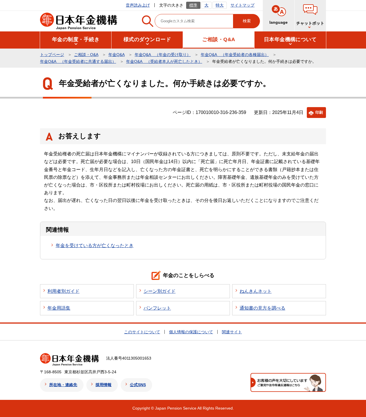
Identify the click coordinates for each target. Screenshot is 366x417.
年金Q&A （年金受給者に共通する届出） (78, 61)
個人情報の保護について (191, 332)
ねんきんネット (256, 291)
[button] (310, 15)
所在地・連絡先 (63, 384)
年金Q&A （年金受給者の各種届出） (235, 54)
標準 (193, 5)
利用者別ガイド (63, 291)
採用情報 (104, 384)
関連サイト (232, 332)
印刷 (319, 112)
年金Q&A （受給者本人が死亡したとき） (164, 61)
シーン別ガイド (160, 291)
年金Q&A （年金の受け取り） (163, 54)
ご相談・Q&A (86, 54)
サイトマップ (242, 5)
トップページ (52, 54)
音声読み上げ (138, 5)
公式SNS (138, 384)
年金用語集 (58, 308)
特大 (220, 5)
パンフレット (157, 308)
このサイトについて (142, 332)
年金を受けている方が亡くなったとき (95, 245)
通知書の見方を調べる (262, 308)
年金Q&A (116, 54)
